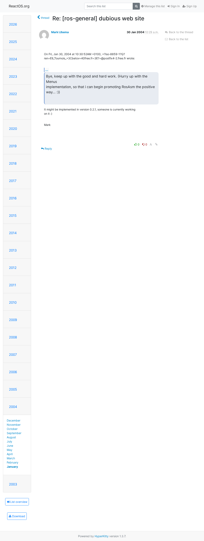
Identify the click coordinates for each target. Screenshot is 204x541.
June (10, 445)
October (12, 429)
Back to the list (178, 39)
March (11, 458)
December (13, 420)
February (12, 462)
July (9, 441)
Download (18, 516)
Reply (48, 148)
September (14, 433)
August (11, 437)
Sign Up (191, 6)
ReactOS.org (19, 6)
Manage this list (154, 6)
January (12, 466)
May (9, 449)
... (46, 70)
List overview (18, 501)
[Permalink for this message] (156, 144)
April (10, 454)
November (14, 424)
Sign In (175, 6)
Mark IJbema (60, 32)
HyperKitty (102, 536)
